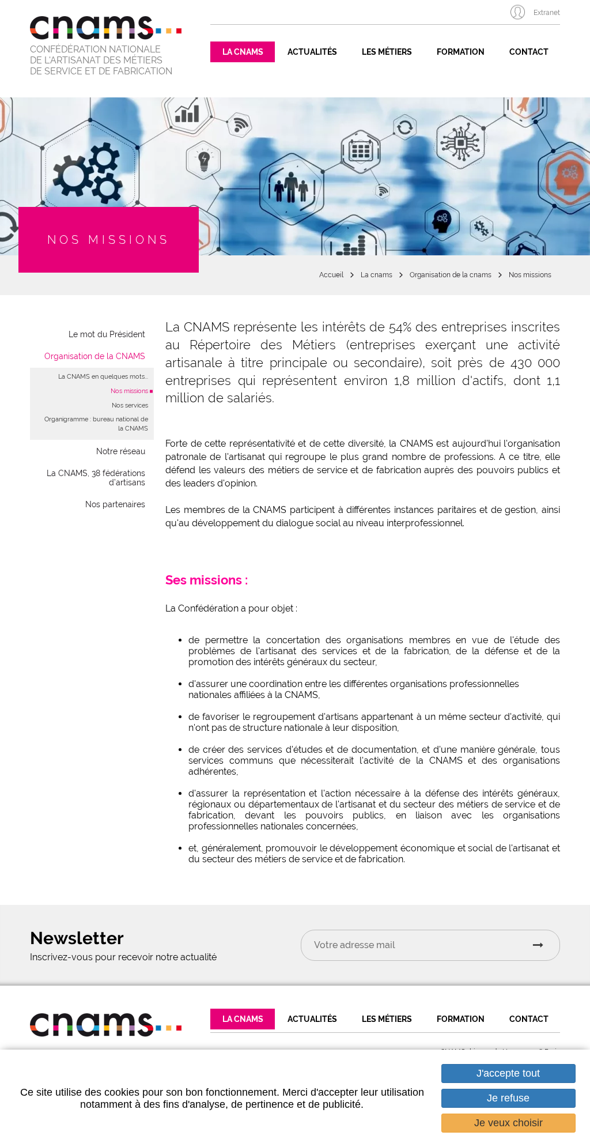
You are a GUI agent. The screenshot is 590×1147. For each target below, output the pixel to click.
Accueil (331, 275)
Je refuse (508, 1098)
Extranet (547, 13)
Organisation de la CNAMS (94, 356)
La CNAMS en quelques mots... (103, 376)
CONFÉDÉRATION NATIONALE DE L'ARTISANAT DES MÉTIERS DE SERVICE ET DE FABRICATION (101, 60)
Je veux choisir (508, 1123)
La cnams (376, 275)
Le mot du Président (107, 334)
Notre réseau (120, 451)
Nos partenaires (115, 504)
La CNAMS (242, 51)
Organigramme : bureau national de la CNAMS (96, 424)
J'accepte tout (508, 1073)
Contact (529, 51)
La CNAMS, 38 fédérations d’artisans (96, 478)
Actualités (312, 51)
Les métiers (387, 51)
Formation (461, 51)
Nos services (130, 405)
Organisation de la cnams (450, 275)
